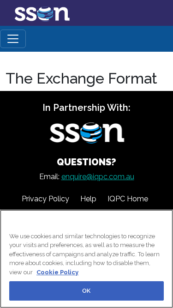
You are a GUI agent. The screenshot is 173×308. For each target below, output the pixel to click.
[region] (86, 259)
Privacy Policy (45, 198)
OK (86, 290)
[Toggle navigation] (13, 39)
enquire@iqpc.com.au (97, 176)
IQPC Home (127, 198)
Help (88, 198)
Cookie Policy (57, 272)
